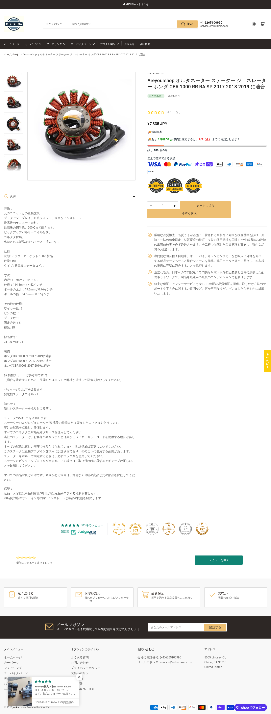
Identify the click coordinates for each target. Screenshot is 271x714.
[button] (155, 112)
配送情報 (77, 683)
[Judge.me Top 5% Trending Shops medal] (185, 529)
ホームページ (11, 44)
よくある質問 (80, 657)
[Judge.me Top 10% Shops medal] (202, 529)
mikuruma (19, 707)
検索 (190, 24)
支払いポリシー (81, 673)
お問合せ (129, 44)
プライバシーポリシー (86, 668)
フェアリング (54, 44)
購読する (215, 627)
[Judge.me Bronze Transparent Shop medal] (168, 529)
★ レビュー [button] (267, 361)
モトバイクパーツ (81, 44)
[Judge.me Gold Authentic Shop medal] (118, 529)
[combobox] (133, 24)
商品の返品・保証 (83, 689)
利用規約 (77, 678)
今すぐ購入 (189, 216)
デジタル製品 (107, 44)
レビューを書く (219, 560)
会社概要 (145, 44)
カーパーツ (31, 44)
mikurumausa (155, 73)
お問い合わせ (80, 662)
